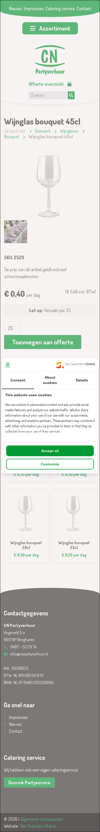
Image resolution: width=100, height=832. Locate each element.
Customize (50, 464)
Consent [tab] (18, 380)
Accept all (50, 451)
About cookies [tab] (50, 380)
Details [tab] (82, 380)
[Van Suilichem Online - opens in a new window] (75, 365)
